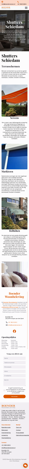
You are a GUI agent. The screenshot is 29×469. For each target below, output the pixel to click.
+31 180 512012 (12, 322)
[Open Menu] (26, 8)
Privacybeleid (20, 433)
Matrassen (5, 430)
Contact (18, 430)
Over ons (18, 427)
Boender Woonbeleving (10, 302)
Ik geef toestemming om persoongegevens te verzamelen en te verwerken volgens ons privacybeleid (15, 390)
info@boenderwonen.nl (15, 325)
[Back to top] (14, 465)
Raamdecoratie (6, 427)
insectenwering (6, 433)
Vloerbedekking (6, 438)
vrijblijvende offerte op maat (10, 307)
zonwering (5, 435)
